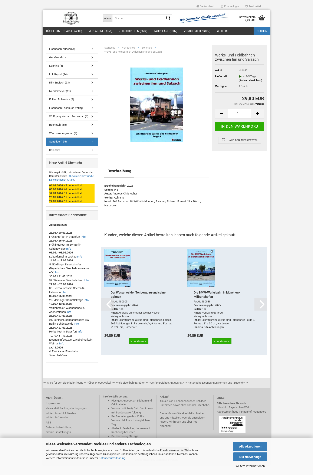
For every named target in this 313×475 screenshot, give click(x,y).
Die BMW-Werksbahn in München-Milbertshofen (217, 294)
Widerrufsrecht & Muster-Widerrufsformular (61, 415)
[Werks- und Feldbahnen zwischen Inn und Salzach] (156, 104)
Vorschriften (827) (197, 31)
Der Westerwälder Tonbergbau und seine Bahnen (138, 294)
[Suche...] (168, 18)
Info (83, 236)
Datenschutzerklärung (112, 458)
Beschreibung (119, 171)
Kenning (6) (56, 65)
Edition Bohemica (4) (61, 99)
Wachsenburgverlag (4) (63, 133)
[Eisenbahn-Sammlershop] (71, 18)
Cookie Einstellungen (58, 432)
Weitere (222, 31)
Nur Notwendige (250, 457)
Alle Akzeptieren (250, 446)
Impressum (53, 403)
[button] (205, 6)
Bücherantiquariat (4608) (64, 31)
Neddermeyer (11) (60, 91)
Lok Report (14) (58, 74)
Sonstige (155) (58, 141)
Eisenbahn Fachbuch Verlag (66, 107)
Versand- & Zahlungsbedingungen (66, 408)
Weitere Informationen (250, 466)
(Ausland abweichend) (250, 80)
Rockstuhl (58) (58, 124)
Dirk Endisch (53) (59, 82)
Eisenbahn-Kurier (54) (62, 48)
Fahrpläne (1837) (165, 31)
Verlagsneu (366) (100, 31)
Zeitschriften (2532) (133, 31)
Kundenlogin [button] (231, 6)
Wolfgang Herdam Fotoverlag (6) (68, 116)
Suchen (262, 31)
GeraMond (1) (57, 57)
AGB (48, 422)
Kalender (54, 150)
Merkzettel (254, 6)
